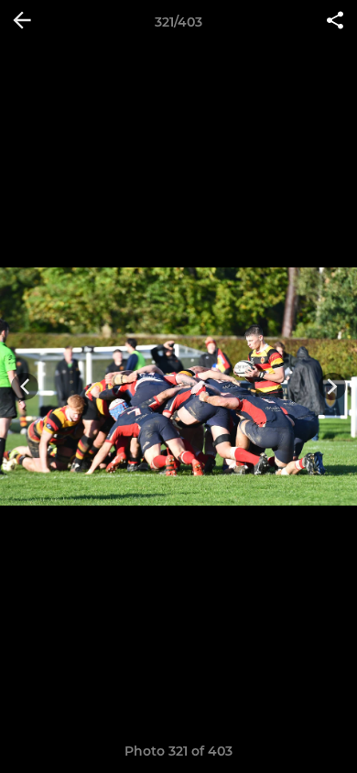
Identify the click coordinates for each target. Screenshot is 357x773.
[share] (335, 22)
